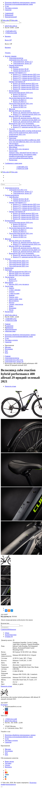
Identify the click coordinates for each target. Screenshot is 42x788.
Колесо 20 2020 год (19, 231)
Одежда (11, 291)
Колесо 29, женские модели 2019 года (26, 242)
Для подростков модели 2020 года (21, 228)
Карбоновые (9, 268)
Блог (6, 353)
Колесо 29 (12, 279)
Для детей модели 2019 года (19, 262)
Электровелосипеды (12, 188)
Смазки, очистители (16, 304)
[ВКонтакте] (6, 610)
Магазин (8, 347)
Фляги (11, 306)
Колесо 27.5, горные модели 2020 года (26, 210)
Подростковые (10, 220)
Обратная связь (10, 331)
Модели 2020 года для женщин (20, 246)
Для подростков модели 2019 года (21, 222)
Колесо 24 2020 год (19, 230)
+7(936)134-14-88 (11, 33)
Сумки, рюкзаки (14, 290)
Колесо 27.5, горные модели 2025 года (26, 204)
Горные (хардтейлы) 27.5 (17, 202)
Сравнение (9, 326)
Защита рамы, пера (15, 299)
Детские (8, 259)
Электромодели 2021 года (18, 190)
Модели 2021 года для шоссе (19, 284)
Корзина (8, 47)
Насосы (11, 302)
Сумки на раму (14, 293)
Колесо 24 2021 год (19, 237)
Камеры (11, 295)
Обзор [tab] (7, 633)
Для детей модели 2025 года (19, 261)
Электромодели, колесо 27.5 (23, 191)
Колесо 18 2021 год (19, 235)
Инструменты (14, 301)
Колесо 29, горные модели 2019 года (26, 217)
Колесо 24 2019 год (19, 226)
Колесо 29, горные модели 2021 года (26, 215)
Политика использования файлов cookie (19, 4)
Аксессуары (9, 286)
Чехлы (11, 310)
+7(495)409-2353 (10, 31)
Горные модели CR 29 (20, 199)
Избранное (9, 327)
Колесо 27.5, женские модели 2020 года (27, 250)
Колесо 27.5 (13, 281)
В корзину (5, 627)
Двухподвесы (9, 277)
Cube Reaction (14, 197)
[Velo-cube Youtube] (6, 712)
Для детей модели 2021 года (19, 266)
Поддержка (9, 349)
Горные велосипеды (12, 195)
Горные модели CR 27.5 (21, 200)
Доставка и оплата (11, 8)
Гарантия (8, 10)
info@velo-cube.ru (11, 26)
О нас (7, 6)
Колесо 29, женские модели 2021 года (26, 255)
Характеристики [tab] (10, 635)
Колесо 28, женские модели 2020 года (26, 248)
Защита (11, 288)
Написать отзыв (10, 386)
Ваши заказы (9, 761)
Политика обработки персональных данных (20, 2)
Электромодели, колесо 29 (22, 193)
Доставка (8, 763)
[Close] (1, 786)
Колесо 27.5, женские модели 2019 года (27, 244)
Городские (8, 270)
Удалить (7, 53)
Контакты (8, 767)
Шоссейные (9, 282)
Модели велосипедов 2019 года (20, 271)
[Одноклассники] (9, 610)
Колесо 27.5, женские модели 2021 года (27, 257)
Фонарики (12, 308)
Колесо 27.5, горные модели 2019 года (26, 208)
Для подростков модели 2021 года (21, 233)
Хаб (6, 351)
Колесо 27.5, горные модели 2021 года (26, 206)
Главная (7, 324)
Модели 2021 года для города (19, 275)
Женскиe (8, 239)
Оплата (7, 765)
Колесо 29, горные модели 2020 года (26, 219)
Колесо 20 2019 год (19, 224)
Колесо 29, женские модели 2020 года (26, 251)
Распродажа (9, 311)
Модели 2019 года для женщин (20, 241)
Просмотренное (11, 329)
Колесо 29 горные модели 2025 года (25, 213)
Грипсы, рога (13, 297)
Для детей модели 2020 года (19, 264)
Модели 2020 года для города (19, 273)
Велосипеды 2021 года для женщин (21, 253)
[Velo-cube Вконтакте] (6, 709)
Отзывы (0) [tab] (9, 636)
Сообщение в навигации (13, 163)
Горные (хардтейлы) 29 (17, 211)
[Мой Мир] (12, 610)
